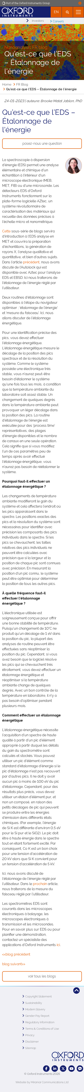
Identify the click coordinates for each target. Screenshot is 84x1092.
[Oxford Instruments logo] (16, 11)
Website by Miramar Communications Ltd (42, 1082)
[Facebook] (46, 1068)
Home (6, 84)
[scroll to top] (76, 990)
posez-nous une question (42, 143)
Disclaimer (32, 1041)
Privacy (29, 1035)
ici (58, 945)
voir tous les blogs (42, 976)
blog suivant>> (13, 964)
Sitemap (30, 1048)
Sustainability (33, 1003)
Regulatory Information (39, 1022)
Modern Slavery (35, 1009)
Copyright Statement (38, 996)
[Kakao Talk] (80, 1068)
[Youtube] (71, 1068)
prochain (40, 884)
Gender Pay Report (37, 1015)
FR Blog (22, 84)
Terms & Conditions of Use (42, 1028)
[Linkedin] (54, 1068)
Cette (6, 231)
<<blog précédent (16, 954)
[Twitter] (63, 1068)
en (56, 12)
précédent (31, 262)
